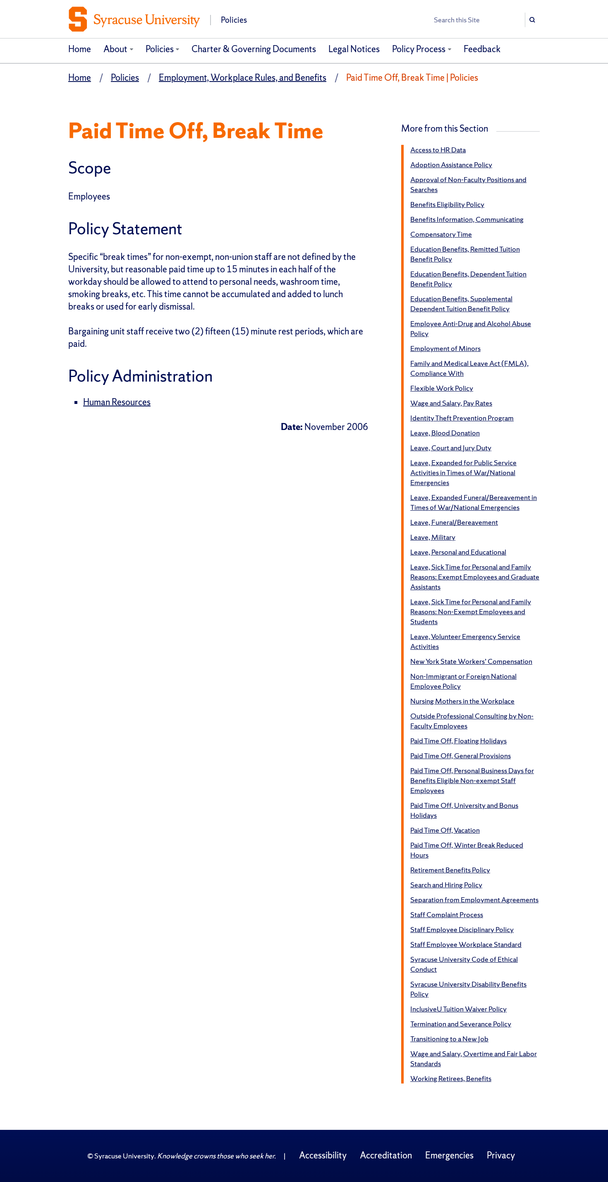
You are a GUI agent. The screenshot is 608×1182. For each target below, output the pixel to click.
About (115, 49)
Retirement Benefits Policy (450, 869)
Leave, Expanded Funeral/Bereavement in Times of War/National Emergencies (473, 502)
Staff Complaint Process (446, 914)
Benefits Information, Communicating (467, 219)
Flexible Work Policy (441, 388)
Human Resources (117, 402)
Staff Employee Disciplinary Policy (462, 929)
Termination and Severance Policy (460, 1023)
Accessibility (323, 1155)
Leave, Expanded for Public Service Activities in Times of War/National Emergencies (463, 472)
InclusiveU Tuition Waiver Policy (458, 1009)
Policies (160, 49)
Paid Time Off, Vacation (445, 830)
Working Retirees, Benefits (450, 1078)
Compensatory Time (441, 234)
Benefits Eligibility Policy (447, 204)
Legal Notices (354, 49)
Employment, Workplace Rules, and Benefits (242, 78)
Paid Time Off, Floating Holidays (458, 740)
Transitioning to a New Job (449, 1038)
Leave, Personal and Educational (458, 552)
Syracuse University (124, 1155)
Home (79, 49)
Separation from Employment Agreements (474, 899)
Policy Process (418, 49)
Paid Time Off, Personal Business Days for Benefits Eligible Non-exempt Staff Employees (472, 780)
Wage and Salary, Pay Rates (451, 403)
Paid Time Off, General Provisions (460, 755)
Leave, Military (432, 537)
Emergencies (449, 1155)
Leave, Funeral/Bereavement (454, 522)
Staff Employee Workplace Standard (466, 944)
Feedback (482, 49)
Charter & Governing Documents (253, 49)
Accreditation (386, 1155)
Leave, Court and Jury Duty (450, 447)
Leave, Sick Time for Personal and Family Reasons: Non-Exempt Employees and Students (470, 611)
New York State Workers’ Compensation (471, 661)
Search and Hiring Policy (446, 884)
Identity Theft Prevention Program (462, 418)
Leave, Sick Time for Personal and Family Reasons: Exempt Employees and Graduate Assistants (474, 576)
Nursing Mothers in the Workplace (462, 701)
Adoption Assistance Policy (451, 164)
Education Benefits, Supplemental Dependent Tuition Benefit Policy (461, 303)
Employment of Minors (445, 348)
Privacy (501, 1155)
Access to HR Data (438, 149)
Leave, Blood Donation (445, 432)
